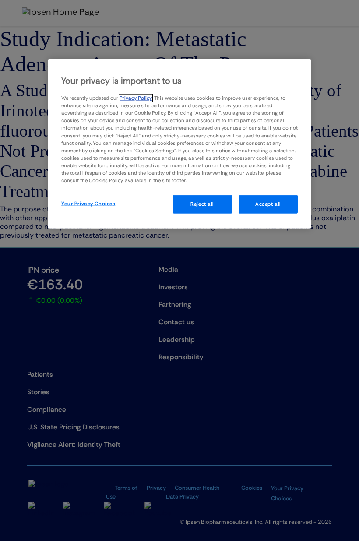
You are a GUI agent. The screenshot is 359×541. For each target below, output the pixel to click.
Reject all (202, 204)
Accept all (268, 204)
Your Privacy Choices (88, 203)
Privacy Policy (136, 98)
